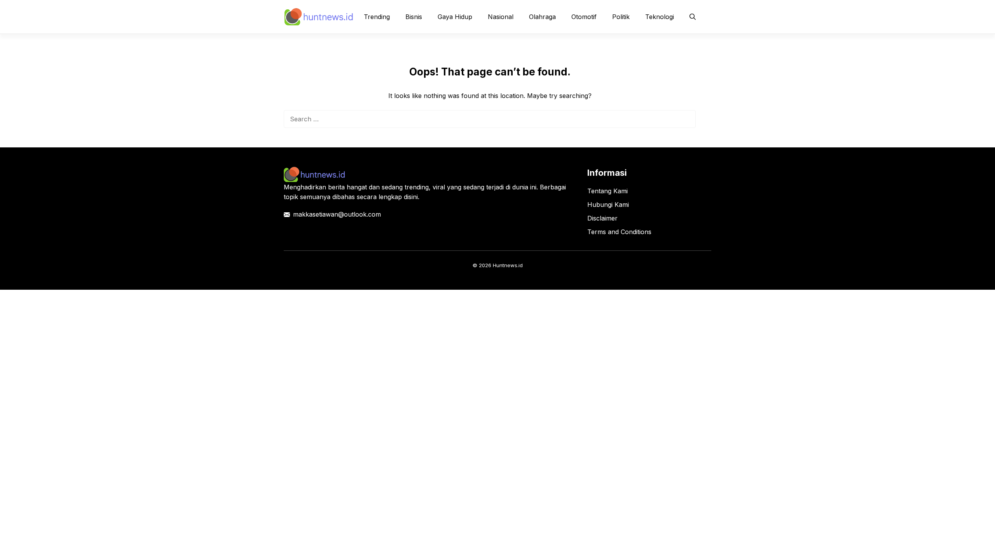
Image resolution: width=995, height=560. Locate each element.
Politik (621, 17)
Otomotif (584, 17)
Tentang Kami (607, 191)
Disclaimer (602, 218)
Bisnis (413, 17)
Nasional (500, 17)
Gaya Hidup (455, 17)
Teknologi (659, 17)
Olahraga (542, 17)
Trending (377, 17)
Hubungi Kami (608, 204)
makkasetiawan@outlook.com (337, 214)
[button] (693, 16)
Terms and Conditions (619, 232)
